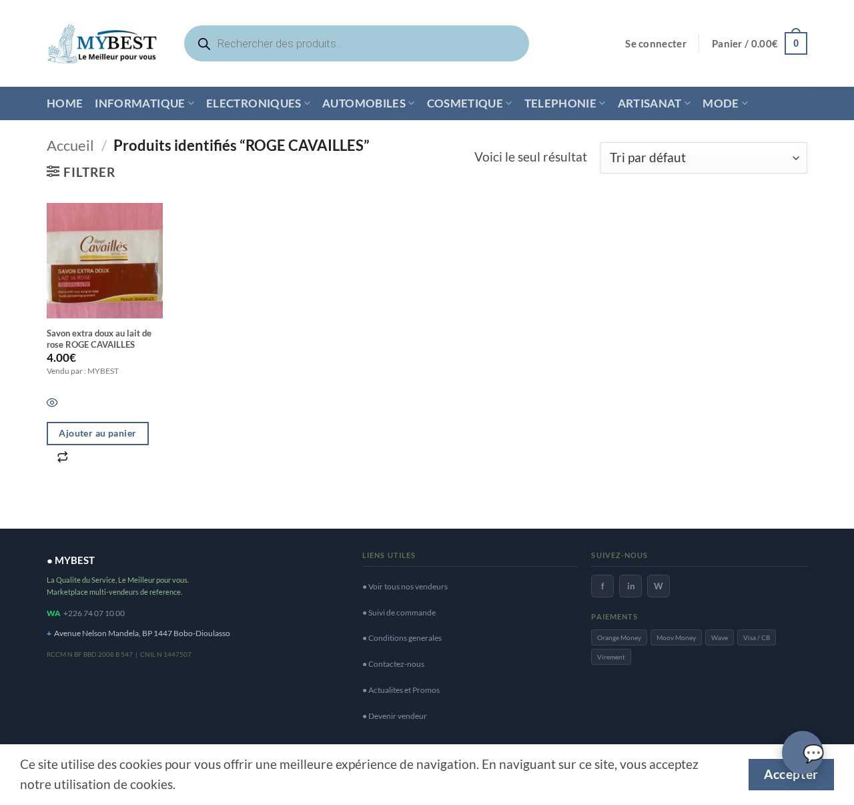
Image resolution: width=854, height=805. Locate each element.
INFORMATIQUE (140, 103)
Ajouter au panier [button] (97, 433)
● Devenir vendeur (394, 716)
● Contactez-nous (393, 664)
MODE (721, 103)
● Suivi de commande (399, 612)
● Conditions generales (402, 638)
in (630, 586)
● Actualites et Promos (401, 690)
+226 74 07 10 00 (94, 613)
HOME (65, 103)
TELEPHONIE (560, 103)
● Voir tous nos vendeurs (405, 586)
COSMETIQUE (465, 103)
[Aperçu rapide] (52, 403)
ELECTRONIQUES (254, 103)
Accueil (70, 145)
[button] (656, 44)
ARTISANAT (650, 103)
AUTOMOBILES (364, 103)
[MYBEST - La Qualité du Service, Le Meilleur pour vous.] (102, 43)
